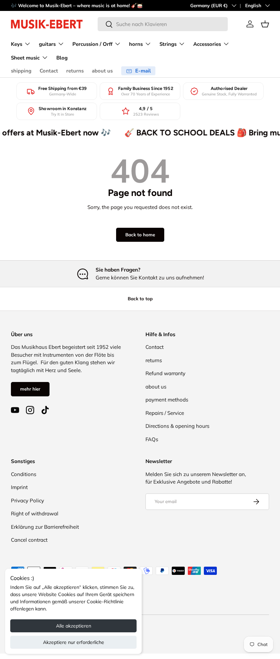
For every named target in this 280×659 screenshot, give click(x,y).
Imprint (19, 487)
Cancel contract (29, 540)
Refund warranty (165, 373)
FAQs (151, 439)
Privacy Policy (27, 500)
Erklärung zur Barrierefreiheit (45, 527)
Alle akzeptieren (73, 626)
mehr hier (30, 389)
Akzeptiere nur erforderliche (73, 642)
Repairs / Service (164, 413)
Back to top (140, 298)
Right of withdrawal (34, 513)
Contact (49, 70)
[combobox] (163, 24)
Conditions (23, 474)
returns (75, 70)
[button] (264, 23)
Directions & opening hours (177, 426)
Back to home (140, 234)
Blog (62, 57)
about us (102, 70)
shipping (21, 70)
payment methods (166, 399)
